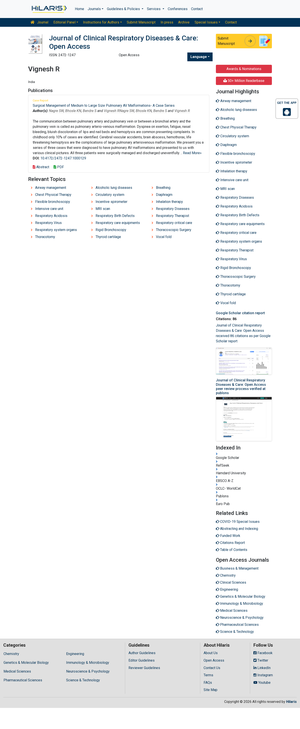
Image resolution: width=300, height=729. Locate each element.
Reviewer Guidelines (144, 668)
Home (79, 9)
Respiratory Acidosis (51, 216)
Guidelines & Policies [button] (124, 9)
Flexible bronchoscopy (52, 202)
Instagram (265, 675)
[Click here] (49, 9)
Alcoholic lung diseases (114, 188)
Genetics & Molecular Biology (26, 662)
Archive (184, 22)
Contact (197, 9)
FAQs (208, 682)
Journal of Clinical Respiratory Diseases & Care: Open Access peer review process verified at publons (241, 386)
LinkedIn (264, 668)
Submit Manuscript (141, 22)
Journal (42, 22)
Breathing (163, 188)
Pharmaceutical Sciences (23, 680)
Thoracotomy (45, 237)
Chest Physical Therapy (53, 195)
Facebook (265, 653)
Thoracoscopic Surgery (173, 230)
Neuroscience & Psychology (88, 671)
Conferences (178, 9)
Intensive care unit (49, 209)
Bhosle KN (73, 111)
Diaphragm (164, 195)
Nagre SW (56, 111)
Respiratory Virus (48, 223)
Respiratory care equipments (118, 223)
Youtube (264, 682)
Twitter (262, 660)
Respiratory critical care (174, 223)
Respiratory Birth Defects (115, 216)
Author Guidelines (141, 653)
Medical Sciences (17, 671)
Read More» (192, 153)
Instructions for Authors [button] (101, 22)
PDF (60, 167)
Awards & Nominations (243, 69)
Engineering (75, 654)
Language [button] (198, 57)
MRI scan (103, 209)
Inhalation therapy (169, 202)
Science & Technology (83, 680)
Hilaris (291, 702)
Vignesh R (111, 111)
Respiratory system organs (56, 230)
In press (167, 22)
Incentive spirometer (111, 202)
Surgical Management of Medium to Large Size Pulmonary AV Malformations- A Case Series (104, 105)
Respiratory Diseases (173, 209)
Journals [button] (94, 9)
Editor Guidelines (141, 660)
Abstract (42, 167)
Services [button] (154, 9)
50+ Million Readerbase (245, 81)
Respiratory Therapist (172, 216)
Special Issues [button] (206, 22)
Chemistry (11, 654)
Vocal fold (164, 237)
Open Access (214, 660)
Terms (208, 675)
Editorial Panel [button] (64, 22)
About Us (211, 653)
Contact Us (212, 668)
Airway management (50, 188)
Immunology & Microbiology (87, 662)
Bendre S (89, 111)
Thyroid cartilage (108, 237)
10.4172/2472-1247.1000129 (63, 158)
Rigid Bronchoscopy (111, 230)
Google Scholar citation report (240, 313)
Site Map (210, 690)
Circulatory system (110, 195)
